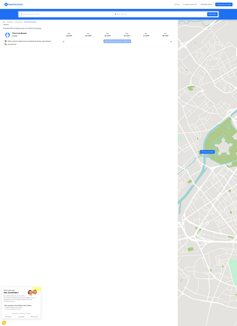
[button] (4, 323)
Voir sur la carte (208, 152)
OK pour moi (34, 316)
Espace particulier (191, 4)
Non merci (8, 316)
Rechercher (212, 14)
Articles (176, 4)
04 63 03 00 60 (11, 44)
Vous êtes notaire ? (207, 4)
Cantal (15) (18, 22)
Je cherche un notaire (224, 4)
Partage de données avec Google (13, 307)
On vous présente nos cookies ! (13, 309)
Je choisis (21, 316)
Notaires (10, 22)
